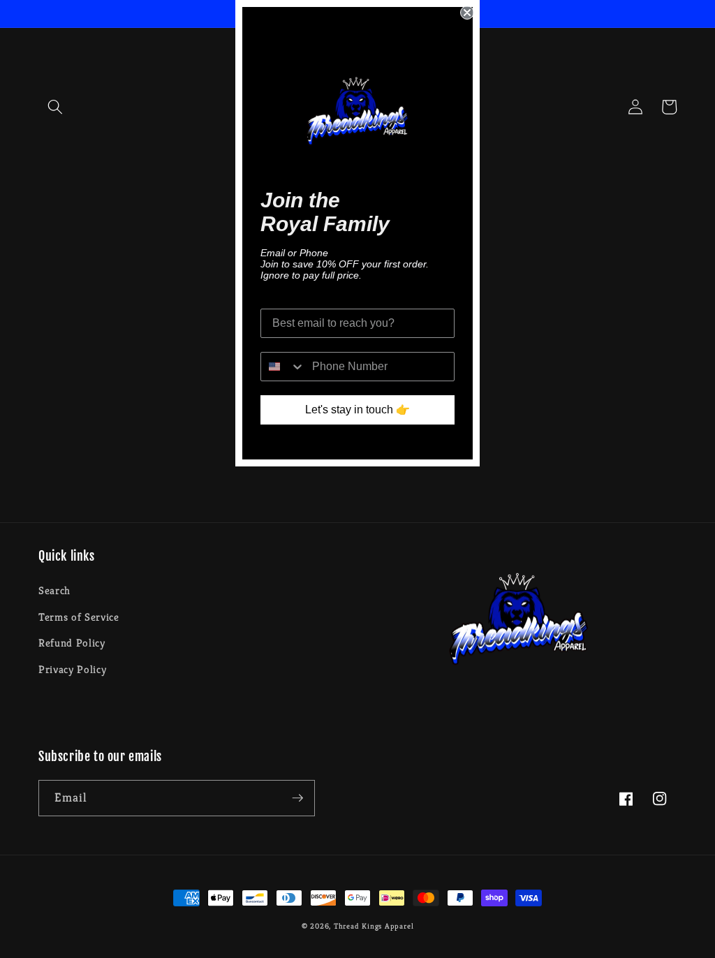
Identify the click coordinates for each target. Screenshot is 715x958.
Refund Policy (71, 642)
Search (54, 590)
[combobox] (283, 367)
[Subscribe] (297, 798)
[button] (55, 107)
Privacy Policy (72, 669)
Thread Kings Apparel (373, 926)
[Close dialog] (467, 13)
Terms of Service (78, 617)
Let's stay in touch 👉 (357, 409)
